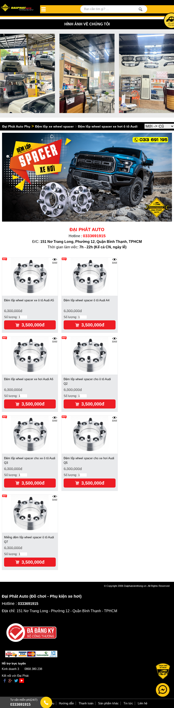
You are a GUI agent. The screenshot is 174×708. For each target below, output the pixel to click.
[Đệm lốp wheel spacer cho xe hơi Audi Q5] (89, 434)
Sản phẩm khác (108, 703)
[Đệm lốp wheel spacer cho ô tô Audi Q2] (89, 355)
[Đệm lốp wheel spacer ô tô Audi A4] (89, 276)
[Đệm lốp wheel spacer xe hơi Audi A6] (30, 355)
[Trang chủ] (17, 8)
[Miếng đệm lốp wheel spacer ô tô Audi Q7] (30, 513)
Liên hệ (142, 703)
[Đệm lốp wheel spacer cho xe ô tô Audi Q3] (30, 434)
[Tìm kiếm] (140, 9)
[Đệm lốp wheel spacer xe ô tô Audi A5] (30, 276)
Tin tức (128, 703)
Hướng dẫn (66, 703)
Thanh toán (86, 703)
